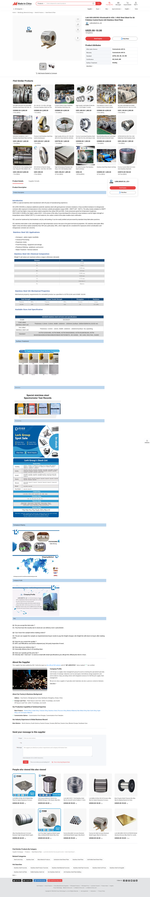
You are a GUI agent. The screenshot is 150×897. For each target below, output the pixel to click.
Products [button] (40, 3)
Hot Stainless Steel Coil (54, 872)
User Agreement (84, 891)
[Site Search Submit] (98, 3)
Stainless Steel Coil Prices (99, 868)
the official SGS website (54, 665)
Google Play (27, 880)
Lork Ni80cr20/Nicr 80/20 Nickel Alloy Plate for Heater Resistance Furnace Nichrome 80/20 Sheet (22, 800)
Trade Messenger (39, 880)
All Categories (18, 9)
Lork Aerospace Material (25, 712)
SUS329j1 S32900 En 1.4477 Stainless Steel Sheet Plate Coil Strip (22, 137)
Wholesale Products (75, 885)
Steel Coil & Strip (18, 859)
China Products (48, 885)
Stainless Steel (52, 710)
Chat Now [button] (126, 39)
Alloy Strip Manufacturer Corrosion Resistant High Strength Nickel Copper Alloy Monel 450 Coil (22, 835)
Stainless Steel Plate (78, 859)
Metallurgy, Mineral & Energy (25, 12)
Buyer (97, 9)
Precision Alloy (62, 710)
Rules (136, 9)
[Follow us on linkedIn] (137, 880)
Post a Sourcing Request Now (61, 762)
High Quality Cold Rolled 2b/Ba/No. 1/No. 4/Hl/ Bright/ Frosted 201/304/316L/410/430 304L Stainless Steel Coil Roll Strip (85, 106)
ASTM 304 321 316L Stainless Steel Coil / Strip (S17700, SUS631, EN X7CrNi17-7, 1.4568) (22, 168)
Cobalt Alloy (35, 710)
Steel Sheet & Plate (50, 12)
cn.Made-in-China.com (91, 887)
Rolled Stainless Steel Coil (37, 872)
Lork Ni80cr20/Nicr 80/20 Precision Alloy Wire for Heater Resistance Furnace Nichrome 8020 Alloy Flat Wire (100, 800)
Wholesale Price (85, 885)
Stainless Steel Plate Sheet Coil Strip (106, 167)
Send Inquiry (98, 38)
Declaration (93, 891)
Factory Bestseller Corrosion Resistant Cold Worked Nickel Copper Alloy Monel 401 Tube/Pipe (74, 835)
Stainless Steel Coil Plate (20, 872)
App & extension (116, 9)
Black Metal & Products (44, 859)
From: (20, 738)
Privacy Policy (101, 891)
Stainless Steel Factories (20, 868)
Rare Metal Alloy (82, 710)
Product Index (104, 885)
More (14, 875)
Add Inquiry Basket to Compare (47, 73)
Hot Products (40, 885)
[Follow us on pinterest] (134, 880)
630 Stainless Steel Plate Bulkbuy (72, 872)
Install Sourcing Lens (55, 880)
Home (14, 12)
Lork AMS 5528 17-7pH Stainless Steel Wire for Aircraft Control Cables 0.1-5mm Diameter (74, 800)
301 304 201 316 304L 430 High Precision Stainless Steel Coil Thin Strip (43, 106)
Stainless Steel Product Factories (39, 868)
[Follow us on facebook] (124, 880)
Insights (111, 885)
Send (25, 762)
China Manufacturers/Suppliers (61, 885)
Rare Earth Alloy (92, 710)
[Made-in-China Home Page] (21, 3)
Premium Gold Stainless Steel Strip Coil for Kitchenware (43, 137)
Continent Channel (95, 885)
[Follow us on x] (126, 880)
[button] (93, 3)
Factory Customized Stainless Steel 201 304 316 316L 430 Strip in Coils (85, 137)
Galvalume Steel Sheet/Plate (61, 859)
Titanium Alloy (43, 710)
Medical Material (72, 710)
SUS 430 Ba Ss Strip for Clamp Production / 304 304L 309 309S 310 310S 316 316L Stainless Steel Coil (43, 168)
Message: (19, 747)
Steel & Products (39, 12)
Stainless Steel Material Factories (61, 868)
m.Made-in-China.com (79, 887)
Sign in (136, 4)
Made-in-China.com (67, 887)
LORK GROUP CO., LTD (96, 23)
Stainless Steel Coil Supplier (117, 868)
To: (21, 743)
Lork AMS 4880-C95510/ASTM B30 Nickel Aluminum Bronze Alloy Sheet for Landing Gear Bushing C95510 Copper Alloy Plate (126, 835)
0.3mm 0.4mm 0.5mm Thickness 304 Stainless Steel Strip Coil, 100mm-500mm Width (63, 106)
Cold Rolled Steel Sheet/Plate (94, 859)
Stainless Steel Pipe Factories (81, 868)
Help (106, 9)
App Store (16, 880)
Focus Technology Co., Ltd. (63, 891)
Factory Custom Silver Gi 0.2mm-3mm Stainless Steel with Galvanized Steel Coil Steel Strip (126, 168)
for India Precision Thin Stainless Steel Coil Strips (84, 168)
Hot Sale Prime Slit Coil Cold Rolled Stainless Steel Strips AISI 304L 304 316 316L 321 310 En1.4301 (22, 106)
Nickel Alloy (27, 710)
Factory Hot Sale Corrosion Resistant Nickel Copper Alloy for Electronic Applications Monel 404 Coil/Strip (99, 835)
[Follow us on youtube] (131, 880)
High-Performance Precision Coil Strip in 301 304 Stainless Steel (63, 168)
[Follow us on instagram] (129, 880)
